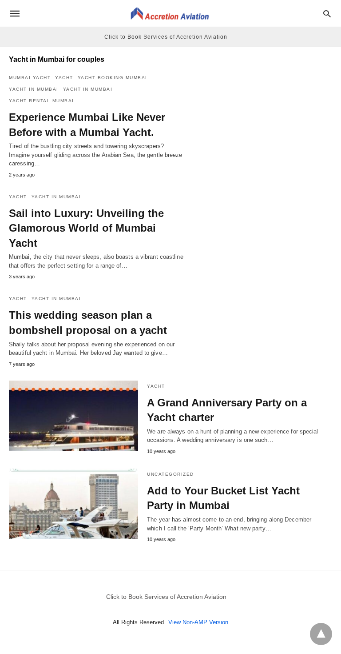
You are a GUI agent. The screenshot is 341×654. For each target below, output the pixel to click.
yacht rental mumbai (41, 100)
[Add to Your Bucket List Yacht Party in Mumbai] (73, 504)
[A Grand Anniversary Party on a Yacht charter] (73, 416)
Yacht (64, 77)
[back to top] (321, 634)
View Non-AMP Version (198, 622)
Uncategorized (170, 474)
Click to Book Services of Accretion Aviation (165, 37)
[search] (327, 13)
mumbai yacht (30, 77)
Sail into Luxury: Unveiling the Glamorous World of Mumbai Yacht (86, 228)
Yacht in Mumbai (34, 89)
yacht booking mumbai (112, 77)
